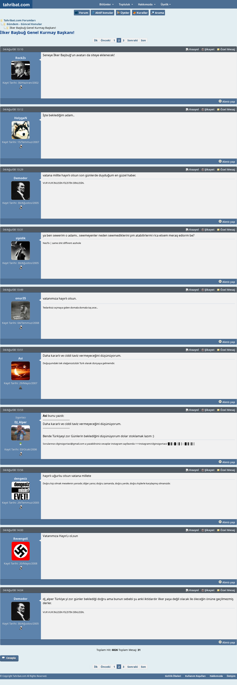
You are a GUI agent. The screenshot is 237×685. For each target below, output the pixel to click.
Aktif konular (104, 12)
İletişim (231, 675)
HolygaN (20, 118)
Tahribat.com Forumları (20, 20)
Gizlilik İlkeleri (173, 675)
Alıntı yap (228, 101)
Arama (159, 12)
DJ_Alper (20, 422)
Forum (84, 12)
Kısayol (194, 49)
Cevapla (11, 658)
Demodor (20, 178)
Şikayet (209, 49)
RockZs (20, 58)
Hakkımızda (216, 675)
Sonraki (132, 40)
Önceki (105, 40)
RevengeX (20, 539)
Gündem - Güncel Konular (24, 24)
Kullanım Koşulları (195, 675)
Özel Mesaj (227, 49)
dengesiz (20, 479)
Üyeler (125, 12)
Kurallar (142, 12)
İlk (96, 40)
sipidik (21, 238)
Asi (20, 358)
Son (143, 40)
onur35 (20, 298)
